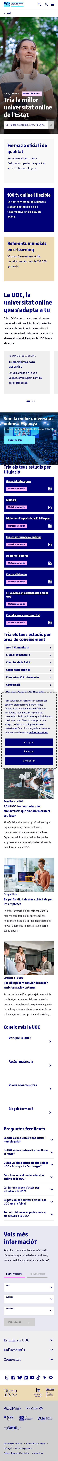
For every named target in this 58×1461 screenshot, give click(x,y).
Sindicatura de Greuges (36, 1443)
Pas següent (14, 1322)
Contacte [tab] (37, 1274)
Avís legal (8, 1448)
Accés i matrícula (21, 1061)
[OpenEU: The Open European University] (50, 1392)
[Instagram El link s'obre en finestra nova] (7, 1377)
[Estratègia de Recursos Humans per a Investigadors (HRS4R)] (38, 1392)
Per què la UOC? (20, 1038)
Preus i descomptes (23, 1085)
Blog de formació (21, 1108)
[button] (28, 401)
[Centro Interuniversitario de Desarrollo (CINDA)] (26, 1418)
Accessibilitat (37, 1453)
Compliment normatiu (13, 1443)
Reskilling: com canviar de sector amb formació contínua (26, 985)
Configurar (29, 760)
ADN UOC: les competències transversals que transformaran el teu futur (27, 811)
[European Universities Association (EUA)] (45, 1418)
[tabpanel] (29, 1304)
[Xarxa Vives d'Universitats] (34, 1408)
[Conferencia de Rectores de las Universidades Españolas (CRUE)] (9, 1418)
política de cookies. (38, 732)
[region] (28, 731)
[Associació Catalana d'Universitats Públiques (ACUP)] (12, 1408)
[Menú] (53, 4)
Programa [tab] (14, 1274)
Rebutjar (29, 751)
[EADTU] (12, 1428)
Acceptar (29, 742)
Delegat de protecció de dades (16, 1453)
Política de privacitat (24, 1448)
